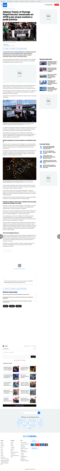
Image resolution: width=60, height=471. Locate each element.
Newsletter (34, 448)
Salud (2, 450)
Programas (3, 457)
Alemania (41, 425)
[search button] (37, 1)
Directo (56, 4)
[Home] (3, 8)
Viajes (2, 452)
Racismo (18, 306)
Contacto (22, 453)
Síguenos (12, 448)
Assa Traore (14, 284)
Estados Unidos (19, 422)
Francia (13, 8)
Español (3, 1)
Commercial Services (25, 444)
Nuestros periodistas (5, 458)
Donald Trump (41, 422)
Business (2, 445)
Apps (12, 450)
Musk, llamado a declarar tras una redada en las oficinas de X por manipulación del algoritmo (18, 298)
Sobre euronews (24, 442)
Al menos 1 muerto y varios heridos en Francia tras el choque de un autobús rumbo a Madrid (17, 301)
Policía (5, 306)
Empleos (22, 454)
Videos (2, 455)
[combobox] (43, 1)
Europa (2, 442)
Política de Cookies (24, 448)
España (27, 422)
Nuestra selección (46, 59)
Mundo (10, 8)
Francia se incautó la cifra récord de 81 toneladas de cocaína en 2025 (16, 294)
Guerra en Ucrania (32, 420)
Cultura (2, 453)
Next (2, 448)
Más (21, 440)
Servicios (12, 440)
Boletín (12, 444)
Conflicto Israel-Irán (21, 420)
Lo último (12, 447)
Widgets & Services (14, 452)
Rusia (18, 425)
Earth (2, 447)
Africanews (13, 453)
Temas (2, 440)
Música (30, 428)
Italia (34, 422)
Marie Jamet (6, 44)
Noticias (6, 8)
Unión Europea (33, 425)
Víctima (11, 306)
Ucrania (24, 425)
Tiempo (12, 445)
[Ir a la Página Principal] (5, 5)
